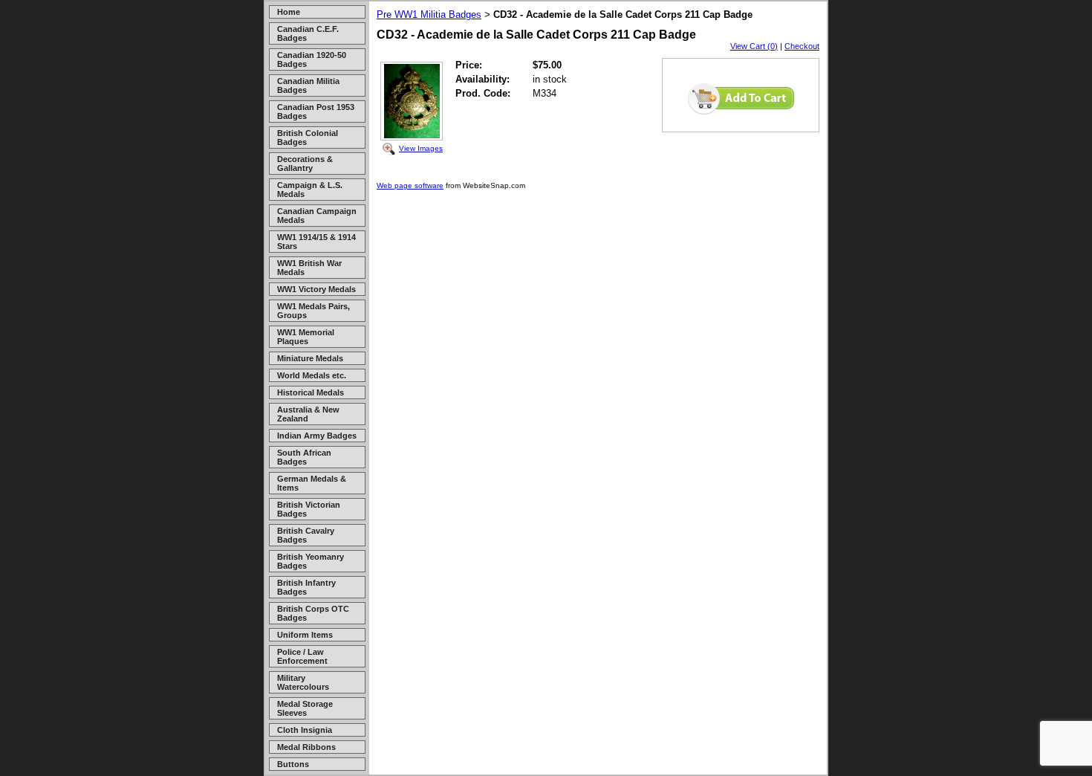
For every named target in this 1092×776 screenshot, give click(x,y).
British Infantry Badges (306, 587)
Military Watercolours (303, 682)
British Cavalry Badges (305, 535)
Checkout (801, 46)
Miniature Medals (310, 358)
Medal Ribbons (306, 747)
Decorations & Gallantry (305, 163)
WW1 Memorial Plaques (305, 337)
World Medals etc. (311, 375)
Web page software (410, 185)
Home (288, 11)
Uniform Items (305, 634)
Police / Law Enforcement (302, 656)
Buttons (293, 764)
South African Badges (304, 457)
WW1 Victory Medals (316, 289)
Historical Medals (310, 392)
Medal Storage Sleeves (305, 708)
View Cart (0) (754, 46)
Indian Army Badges (317, 435)
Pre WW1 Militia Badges (429, 14)
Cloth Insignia (304, 729)
